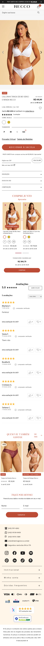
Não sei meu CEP (7, 165)
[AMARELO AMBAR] (8, 237)
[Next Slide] (40, 2)
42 (24, 242)
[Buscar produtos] (38, 12)
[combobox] (22, 12)
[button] (22, 174)
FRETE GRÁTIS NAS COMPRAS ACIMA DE (22, 2)
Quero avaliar (35, 288)
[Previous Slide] (3, 2)
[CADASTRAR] (22, 514)
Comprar (22, 270)
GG (23, 132)
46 (29, 242)
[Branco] (4, 237)
